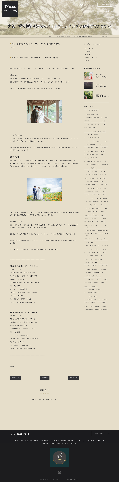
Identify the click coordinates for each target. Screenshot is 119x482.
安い (102, 154)
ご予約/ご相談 (105, 4)
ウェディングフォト (89, 154)
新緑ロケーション (89, 306)
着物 (104, 194)
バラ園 (97, 221)
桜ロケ (104, 218)
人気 (99, 131)
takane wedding (98, 259)
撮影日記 (87, 51)
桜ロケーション (98, 292)
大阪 (86, 110)
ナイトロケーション (103, 299)
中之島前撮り (95, 269)
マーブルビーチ (103, 265)
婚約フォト (98, 249)
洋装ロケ (103, 205)
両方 (106, 161)
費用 (92, 124)
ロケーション (94, 121)
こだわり (99, 144)
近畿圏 (93, 184)
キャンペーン (88, 265)
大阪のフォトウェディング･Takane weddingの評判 (96, 230)
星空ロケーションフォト (90, 299)
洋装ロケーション (89, 259)
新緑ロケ (95, 265)
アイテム (87, 134)
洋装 (86, 127)
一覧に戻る (44, 378)
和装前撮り (92, 144)
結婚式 (91, 255)
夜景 (106, 208)
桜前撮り (99, 188)
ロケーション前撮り (96, 194)
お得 (86, 174)
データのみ (100, 168)
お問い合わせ (99, 239)
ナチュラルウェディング (90, 137)
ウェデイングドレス (89, 289)
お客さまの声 (88, 282)
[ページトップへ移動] (108, 433)
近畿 (106, 184)
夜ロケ (105, 239)
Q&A (86, 239)
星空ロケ (93, 302)
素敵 (102, 181)
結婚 (98, 141)
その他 (87, 60)
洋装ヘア (87, 218)
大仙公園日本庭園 (89, 309)
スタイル (87, 151)
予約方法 (98, 276)
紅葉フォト (94, 286)
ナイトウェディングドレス (91, 296)
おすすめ (97, 124)
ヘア (104, 252)
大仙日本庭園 (94, 158)
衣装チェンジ (88, 215)
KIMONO (87, 121)
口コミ (104, 249)
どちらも (87, 158)
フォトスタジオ (88, 292)
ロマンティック (88, 181)
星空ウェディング (89, 191)
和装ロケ (106, 201)
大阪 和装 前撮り (89, 147)
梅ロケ (102, 221)
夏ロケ (102, 282)
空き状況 (93, 188)
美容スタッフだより (91, 57)
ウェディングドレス (100, 191)
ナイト (86, 205)
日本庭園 (87, 188)
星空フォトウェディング (90, 245)
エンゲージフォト (89, 249)
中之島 (99, 252)
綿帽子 (97, 171)
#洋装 (39, 399)
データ (103, 124)
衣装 (99, 137)
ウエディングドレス (89, 208)
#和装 (34, 399)
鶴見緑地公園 (105, 164)
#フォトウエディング (50, 399)
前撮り (106, 117)
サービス (87, 124)
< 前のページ (15, 378)
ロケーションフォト (96, 218)
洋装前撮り (103, 269)
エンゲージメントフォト (90, 131)
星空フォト (87, 286)
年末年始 (98, 178)
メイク (86, 255)
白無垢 (102, 151)
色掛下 (86, 178)
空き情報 (96, 181)
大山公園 (98, 198)
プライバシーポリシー (90, 279)
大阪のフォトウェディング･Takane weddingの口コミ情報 (96, 226)
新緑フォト (87, 262)
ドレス (86, 198)
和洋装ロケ (95, 215)
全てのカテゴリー (90, 48)
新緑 (105, 188)
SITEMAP (73, 443)
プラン (86, 144)
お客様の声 (87, 276)
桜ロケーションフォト (97, 262)
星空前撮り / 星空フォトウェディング (93, 161)
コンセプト (102, 121)
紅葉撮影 (104, 306)
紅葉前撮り (95, 282)
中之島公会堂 (98, 255)
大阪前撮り (87, 269)
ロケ (86, 201)
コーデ (86, 164)
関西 (104, 178)
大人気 (101, 174)
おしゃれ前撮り (101, 302)
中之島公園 (90, 221)
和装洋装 (87, 302)
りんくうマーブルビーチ (90, 242)
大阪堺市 (105, 198)
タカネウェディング (89, 114)
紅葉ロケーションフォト (101, 309)
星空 (94, 127)
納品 (93, 276)
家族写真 (93, 168)
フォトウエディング (94, 164)
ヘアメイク (87, 252)
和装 (97, 114)
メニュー (92, 198)
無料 (104, 131)
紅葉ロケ (96, 205)
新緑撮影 (97, 306)
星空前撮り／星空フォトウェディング (94, 117)
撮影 (90, 201)
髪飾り (93, 252)
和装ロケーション (97, 201)
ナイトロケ (95, 211)
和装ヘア (103, 215)
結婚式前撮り (99, 208)
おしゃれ (96, 134)
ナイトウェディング (103, 245)
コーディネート (88, 141)
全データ (87, 168)
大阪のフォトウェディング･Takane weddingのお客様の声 (96, 234)
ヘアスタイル (105, 141)
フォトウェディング (93, 110)
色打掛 (97, 151)
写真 (97, 154)
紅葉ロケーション (98, 272)
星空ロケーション (101, 279)
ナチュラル (87, 171)
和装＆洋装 (87, 184)
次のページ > (74, 378)
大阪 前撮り (104, 147)
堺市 (91, 205)
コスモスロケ (88, 211)
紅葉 (97, 147)
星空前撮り (99, 289)
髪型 (92, 151)
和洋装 (102, 211)
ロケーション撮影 (93, 174)
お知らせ (12, 366)
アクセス (91, 239)
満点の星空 (100, 184)
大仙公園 (87, 194)
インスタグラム (88, 272)
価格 (90, 127)
